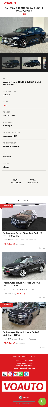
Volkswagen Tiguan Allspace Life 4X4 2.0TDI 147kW (21, 284)
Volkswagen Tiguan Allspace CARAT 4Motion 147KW (21, 333)
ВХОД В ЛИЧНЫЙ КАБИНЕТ (24, 403)
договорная (14, 244)
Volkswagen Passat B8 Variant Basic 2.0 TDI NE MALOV (22, 234)
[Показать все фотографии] (24, 18)
